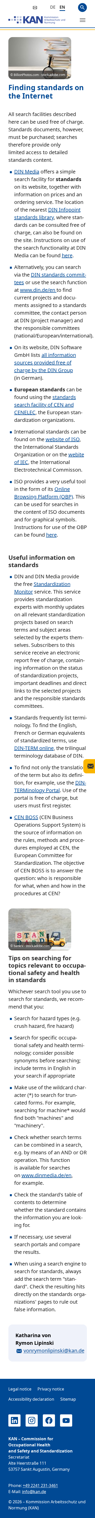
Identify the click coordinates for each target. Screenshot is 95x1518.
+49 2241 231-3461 (40, 1485)
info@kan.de (34, 1491)
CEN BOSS (26, 817)
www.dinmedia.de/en (46, 1175)
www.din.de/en (38, 289)
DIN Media (26, 171)
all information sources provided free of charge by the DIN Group (45, 362)
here (67, 255)
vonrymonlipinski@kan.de (54, 1350)
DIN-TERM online (34, 748)
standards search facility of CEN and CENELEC (45, 405)
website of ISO (63, 439)
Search (82, 7)
